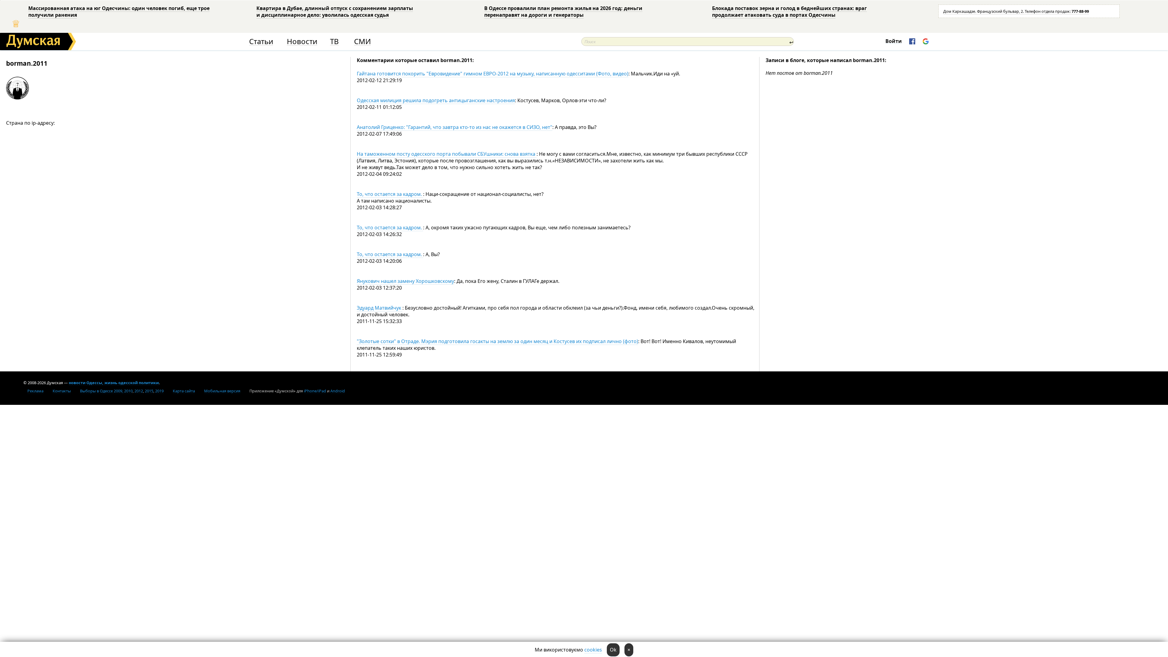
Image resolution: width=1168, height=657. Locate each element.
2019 (159, 391)
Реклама (35, 391)
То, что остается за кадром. (390, 194)
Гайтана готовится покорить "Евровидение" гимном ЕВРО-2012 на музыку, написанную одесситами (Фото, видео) (492, 73)
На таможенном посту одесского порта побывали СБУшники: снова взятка (447, 154)
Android (337, 391)
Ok (613, 649)
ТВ (334, 41)
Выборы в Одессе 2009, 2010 (106, 391)
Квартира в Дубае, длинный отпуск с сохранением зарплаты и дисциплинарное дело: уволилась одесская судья (334, 11)
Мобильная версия (222, 391)
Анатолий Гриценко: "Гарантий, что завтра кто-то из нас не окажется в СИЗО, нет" (454, 127)
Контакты (62, 391)
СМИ (362, 41)
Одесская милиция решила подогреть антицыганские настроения (436, 100)
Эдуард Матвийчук (379, 307)
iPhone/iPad (315, 391)
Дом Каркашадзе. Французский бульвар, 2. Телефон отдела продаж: (1016, 11)
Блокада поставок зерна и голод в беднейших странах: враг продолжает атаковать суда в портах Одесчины (789, 11)
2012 (138, 391)
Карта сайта (184, 391)
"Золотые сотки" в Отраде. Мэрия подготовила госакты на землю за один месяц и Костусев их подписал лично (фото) (497, 341)
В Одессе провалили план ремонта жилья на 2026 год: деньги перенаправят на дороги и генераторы (563, 11)
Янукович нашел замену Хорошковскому (405, 281)
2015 (149, 391)
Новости (302, 41)
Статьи (261, 41)
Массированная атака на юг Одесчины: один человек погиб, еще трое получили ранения (119, 11)
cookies (593, 649)
